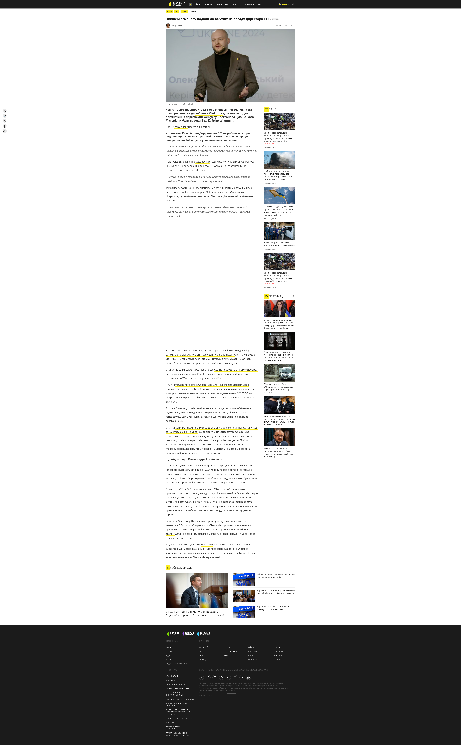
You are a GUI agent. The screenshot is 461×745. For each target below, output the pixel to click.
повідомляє (181, 126)
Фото (260, 4)
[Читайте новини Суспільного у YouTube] (228, 677)
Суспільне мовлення (176, 684)
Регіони (218, 4)
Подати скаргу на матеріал (179, 718)
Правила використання (177, 688)
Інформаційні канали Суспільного (176, 704)
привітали (207, 544)
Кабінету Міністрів (209, 113)
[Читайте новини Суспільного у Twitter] (214, 677)
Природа (203, 660)
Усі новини (208, 4)
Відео (227, 4)
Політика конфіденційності (180, 699)
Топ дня (228, 647)
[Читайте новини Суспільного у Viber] (235, 677)
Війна (197, 4)
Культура (252, 660)
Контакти (170, 680)
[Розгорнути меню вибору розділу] (190, 4)
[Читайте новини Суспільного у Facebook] (208, 677)
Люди (227, 655)
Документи (171, 722)
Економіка (278, 651)
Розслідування (248, 4)
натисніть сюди (232, 693)
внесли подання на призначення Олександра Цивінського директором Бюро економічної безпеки (208, 529)
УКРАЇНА (184, 11)
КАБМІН (169, 11)
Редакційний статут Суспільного (176, 727)
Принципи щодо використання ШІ (174, 693)
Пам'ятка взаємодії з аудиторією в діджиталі (178, 734)
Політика (253, 651)
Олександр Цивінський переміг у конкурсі (202, 521)
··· (270, 4)
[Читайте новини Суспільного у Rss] (201, 677)
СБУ (177, 11)
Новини (277, 660)
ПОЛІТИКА (194, 11)
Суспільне (231, 690)
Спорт (227, 660)
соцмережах (202, 161)
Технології (278, 655)
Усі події (203, 647)
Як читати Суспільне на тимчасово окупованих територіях (178, 711)
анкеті (217, 478)
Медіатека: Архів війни (177, 664)
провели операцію (203, 489)
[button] (5, 111)
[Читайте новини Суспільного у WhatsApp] (248, 677)
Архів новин (172, 676)
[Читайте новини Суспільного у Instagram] (221, 677)
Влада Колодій (178, 26)
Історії (251, 655)
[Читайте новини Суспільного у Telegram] (241, 677)
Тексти (236, 4)
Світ (201, 655)
